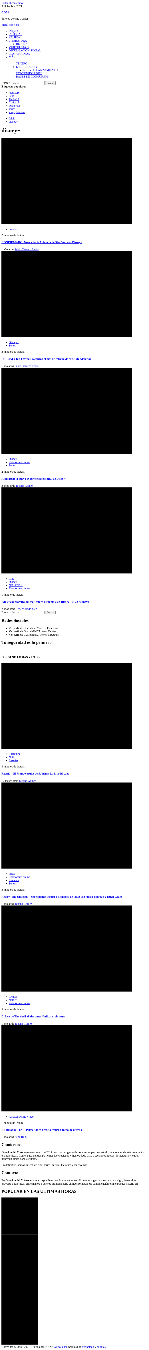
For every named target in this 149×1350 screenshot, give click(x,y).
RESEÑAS (22, 43)
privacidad (88, 1346)
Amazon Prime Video (21, 1116)
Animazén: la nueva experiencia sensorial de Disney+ (34, 478)
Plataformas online (19, 462)
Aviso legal (60, 1346)
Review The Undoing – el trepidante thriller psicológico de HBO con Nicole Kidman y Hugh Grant (61, 896)
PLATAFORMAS (19, 53)
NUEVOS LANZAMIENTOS (41, 70)
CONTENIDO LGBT (29, 73)
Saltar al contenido (12, 3)
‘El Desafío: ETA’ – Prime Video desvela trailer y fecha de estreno (41, 1129)
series (13, 108)
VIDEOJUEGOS (19, 47)
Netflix (14, 92)
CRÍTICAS (15, 34)
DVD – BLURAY (27, 66)
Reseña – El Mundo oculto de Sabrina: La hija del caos (35, 773)
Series (12, 345)
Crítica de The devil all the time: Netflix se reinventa (33, 1016)
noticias (13, 229)
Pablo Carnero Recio (27, 249)
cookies (101, 1346)
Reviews (14, 880)
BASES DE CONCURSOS (32, 76)
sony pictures (17, 112)
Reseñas (13, 760)
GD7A (5, 12)
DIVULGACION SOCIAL (25, 50)
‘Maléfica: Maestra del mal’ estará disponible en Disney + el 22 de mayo (45, 601)
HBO (12, 873)
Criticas (13, 996)
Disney (14, 105)
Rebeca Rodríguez (26, 608)
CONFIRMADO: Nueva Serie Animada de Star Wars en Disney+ (41, 242)
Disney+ (14, 342)
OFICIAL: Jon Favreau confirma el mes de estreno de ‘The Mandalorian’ (46, 358)
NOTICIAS (16, 585)
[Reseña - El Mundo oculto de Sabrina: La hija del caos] (19, 1232)
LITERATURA (18, 40)
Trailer (14, 99)
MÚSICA (14, 37)
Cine (13, 95)
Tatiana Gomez (24, 485)
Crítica (14, 102)
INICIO (13, 30)
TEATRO (21, 63)
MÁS (12, 57)
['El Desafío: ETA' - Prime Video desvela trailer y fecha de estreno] (19, 1343)
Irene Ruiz (21, 1136)
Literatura (14, 753)
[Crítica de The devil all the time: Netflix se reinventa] (19, 1306)
